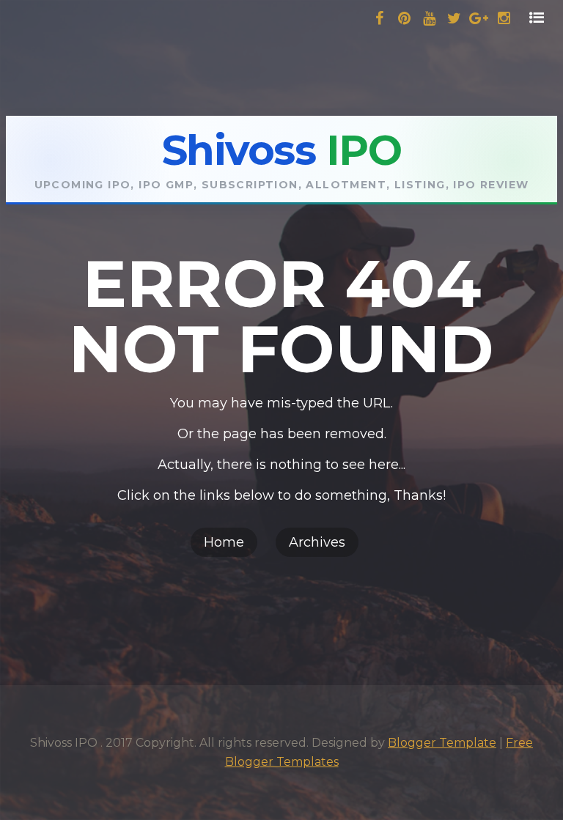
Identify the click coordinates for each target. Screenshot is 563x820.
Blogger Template (442, 743)
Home (224, 542)
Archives (317, 542)
